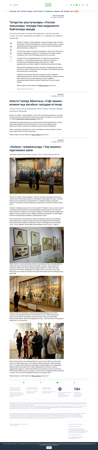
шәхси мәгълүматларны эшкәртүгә (49, 443)
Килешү (49, 447)
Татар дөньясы (48, 11)
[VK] (70, 5)
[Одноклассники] (11, 49)
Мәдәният (57, 11)
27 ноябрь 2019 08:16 (57, 17)
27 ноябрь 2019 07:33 (57, 96)
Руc (11, 5)
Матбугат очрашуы (26, 11)
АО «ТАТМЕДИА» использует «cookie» (76, 428)
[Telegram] (73, 5)
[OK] (79, 5)
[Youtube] (76, 5)
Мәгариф (66, 11)
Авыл (71, 11)
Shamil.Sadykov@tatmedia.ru (74, 438)
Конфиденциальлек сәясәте (84, 443)
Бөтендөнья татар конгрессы (26, 119)
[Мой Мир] (11, 56)
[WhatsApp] (11, 53)
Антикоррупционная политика (74, 426)
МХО (76, 11)
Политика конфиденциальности (74, 434)
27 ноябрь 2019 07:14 (57, 142)
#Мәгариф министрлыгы (25, 89)
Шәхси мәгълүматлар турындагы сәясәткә (67, 443)
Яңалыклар (13, 11)
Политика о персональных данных (75, 424)
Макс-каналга (43, 85)
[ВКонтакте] (11, 43)
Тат (17, 5)
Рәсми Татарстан (38, 11)
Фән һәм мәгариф (58, 15)
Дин (62, 11)
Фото (18, 11)
